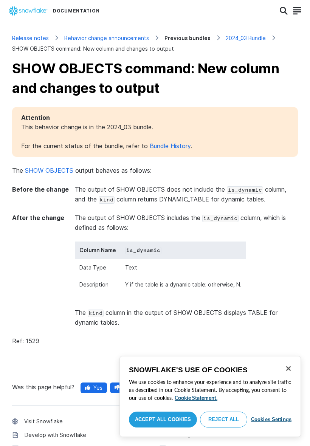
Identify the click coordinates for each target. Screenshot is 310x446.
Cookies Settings (271, 419)
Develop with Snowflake (55, 435)
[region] (210, 396)
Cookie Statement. (196, 398)
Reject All (223, 419)
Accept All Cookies (163, 419)
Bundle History (170, 146)
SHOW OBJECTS (49, 170)
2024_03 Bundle (246, 38)
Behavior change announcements (106, 38)
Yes (97, 387)
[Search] (283, 11)
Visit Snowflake (43, 421)
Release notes (30, 38)
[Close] (288, 368)
